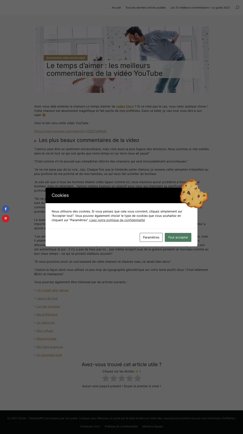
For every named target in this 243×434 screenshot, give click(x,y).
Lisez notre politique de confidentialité (117, 220)
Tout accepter (178, 237)
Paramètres (151, 237)
